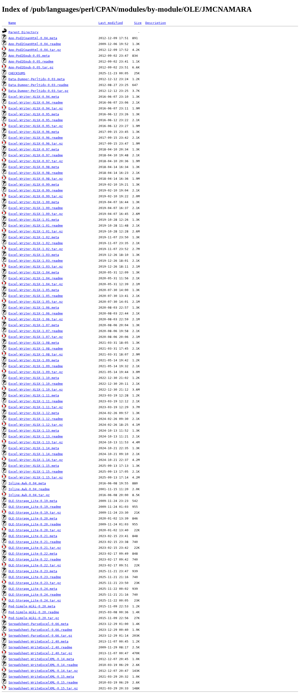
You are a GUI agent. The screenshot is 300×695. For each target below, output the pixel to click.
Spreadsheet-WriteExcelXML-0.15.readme (43, 682)
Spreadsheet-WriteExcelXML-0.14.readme (43, 665)
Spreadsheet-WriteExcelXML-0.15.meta (41, 676)
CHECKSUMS (16, 73)
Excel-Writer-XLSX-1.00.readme (35, 208)
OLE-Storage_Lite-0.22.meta (32, 553)
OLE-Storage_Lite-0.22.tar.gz (34, 565)
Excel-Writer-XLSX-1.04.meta (33, 272)
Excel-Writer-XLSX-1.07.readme (35, 331)
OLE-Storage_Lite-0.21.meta (32, 536)
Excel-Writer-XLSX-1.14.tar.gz (35, 460)
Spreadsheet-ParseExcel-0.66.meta (38, 624)
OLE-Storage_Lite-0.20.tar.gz (34, 530)
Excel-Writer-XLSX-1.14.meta (33, 448)
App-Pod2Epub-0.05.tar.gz (30, 67)
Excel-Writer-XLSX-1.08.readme (35, 348)
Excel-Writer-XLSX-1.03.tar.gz (35, 266)
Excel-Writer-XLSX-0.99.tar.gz (35, 196)
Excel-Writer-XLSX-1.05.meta (33, 290)
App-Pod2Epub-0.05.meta (29, 55)
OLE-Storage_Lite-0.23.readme (34, 577)
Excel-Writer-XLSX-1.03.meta (33, 255)
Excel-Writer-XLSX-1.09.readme (35, 366)
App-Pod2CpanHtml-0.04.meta (32, 38)
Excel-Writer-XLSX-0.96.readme (35, 137)
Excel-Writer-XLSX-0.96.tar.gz (35, 143)
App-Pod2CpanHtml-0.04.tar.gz (34, 50)
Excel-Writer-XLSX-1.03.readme (35, 260)
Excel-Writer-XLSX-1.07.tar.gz (35, 337)
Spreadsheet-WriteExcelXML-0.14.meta (41, 659)
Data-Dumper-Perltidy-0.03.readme (38, 85)
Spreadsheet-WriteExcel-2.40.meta (38, 641)
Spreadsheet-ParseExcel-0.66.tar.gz (40, 635)
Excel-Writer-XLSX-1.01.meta (33, 219)
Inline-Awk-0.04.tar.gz (29, 495)
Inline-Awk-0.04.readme (29, 489)
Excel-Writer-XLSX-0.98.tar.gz (35, 178)
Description (155, 23)
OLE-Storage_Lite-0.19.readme (34, 506)
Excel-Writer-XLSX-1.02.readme (35, 243)
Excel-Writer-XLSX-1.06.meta (33, 307)
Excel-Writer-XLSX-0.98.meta (33, 167)
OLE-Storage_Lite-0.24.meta (32, 588)
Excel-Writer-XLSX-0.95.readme (35, 120)
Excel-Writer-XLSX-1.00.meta (33, 202)
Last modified (110, 23)
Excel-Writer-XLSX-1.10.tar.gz (35, 389)
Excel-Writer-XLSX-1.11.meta (33, 395)
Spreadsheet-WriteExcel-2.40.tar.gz (40, 653)
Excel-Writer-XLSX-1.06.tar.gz (35, 319)
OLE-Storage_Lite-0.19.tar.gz (34, 512)
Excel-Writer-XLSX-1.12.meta (33, 413)
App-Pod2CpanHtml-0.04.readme (34, 44)
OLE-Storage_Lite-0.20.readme (34, 524)
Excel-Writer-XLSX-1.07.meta (33, 325)
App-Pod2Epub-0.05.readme (30, 61)
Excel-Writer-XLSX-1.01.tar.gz (35, 231)
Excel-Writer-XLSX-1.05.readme (35, 296)
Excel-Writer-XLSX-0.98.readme (35, 173)
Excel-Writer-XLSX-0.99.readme (35, 190)
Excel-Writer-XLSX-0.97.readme (35, 155)
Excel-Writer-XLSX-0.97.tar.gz (35, 161)
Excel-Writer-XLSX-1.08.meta (33, 342)
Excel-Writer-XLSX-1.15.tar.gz (35, 477)
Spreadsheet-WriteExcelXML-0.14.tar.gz (43, 671)
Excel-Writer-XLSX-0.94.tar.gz (35, 108)
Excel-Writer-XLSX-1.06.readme (35, 313)
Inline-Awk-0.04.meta (27, 483)
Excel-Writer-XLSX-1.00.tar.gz (35, 214)
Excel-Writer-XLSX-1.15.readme (35, 471)
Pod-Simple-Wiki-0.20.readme (33, 612)
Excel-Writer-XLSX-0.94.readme (35, 102)
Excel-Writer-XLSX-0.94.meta (33, 96)
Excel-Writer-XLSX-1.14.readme (35, 454)
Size (138, 23)
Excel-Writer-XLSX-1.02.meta (33, 237)
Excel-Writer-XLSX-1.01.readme (35, 225)
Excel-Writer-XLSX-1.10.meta (33, 378)
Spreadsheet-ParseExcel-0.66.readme (40, 629)
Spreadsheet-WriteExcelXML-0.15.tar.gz (43, 688)
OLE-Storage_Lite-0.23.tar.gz (34, 583)
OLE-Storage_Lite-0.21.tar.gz (34, 547)
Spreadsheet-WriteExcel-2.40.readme (40, 647)
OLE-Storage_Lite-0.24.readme (34, 594)
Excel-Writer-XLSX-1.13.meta (33, 430)
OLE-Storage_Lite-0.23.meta (32, 571)
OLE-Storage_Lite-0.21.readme (34, 542)
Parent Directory (23, 32)
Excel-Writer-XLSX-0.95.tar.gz (35, 126)
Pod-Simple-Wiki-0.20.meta (31, 606)
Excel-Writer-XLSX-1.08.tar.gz (35, 354)
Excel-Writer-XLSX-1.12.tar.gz (35, 424)
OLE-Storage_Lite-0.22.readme (34, 559)
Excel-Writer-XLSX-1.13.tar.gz (35, 442)
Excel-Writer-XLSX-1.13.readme (35, 436)
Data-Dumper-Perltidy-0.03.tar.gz (38, 91)
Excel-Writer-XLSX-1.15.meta (33, 465)
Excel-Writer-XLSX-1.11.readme (35, 401)
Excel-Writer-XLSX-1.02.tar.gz (35, 249)
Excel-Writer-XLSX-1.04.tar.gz (35, 284)
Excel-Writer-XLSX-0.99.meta (33, 184)
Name (12, 23)
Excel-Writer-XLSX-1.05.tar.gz (35, 301)
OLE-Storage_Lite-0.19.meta (32, 501)
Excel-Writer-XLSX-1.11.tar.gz (35, 407)
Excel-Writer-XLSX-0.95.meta (33, 114)
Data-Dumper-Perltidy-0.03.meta (36, 79)
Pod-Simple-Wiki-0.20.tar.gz (33, 618)
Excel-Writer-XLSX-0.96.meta (33, 132)
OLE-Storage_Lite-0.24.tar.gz (34, 600)
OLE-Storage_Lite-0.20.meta (32, 518)
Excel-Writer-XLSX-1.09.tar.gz (35, 372)
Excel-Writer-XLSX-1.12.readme (35, 419)
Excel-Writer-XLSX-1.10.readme (35, 383)
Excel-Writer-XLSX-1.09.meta (33, 360)
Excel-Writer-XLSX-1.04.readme (35, 278)
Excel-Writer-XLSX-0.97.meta (33, 149)
